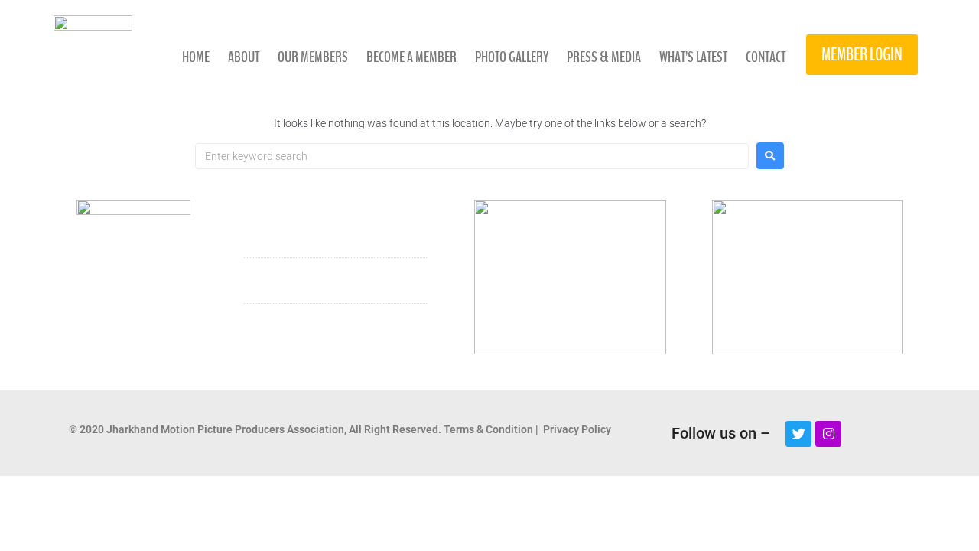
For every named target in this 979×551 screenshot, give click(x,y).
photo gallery (511, 57)
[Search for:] (472, 156)
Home (196, 57)
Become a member (411, 57)
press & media (604, 57)
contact (765, 57)
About (243, 57)
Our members (313, 57)
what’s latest (693, 57)
